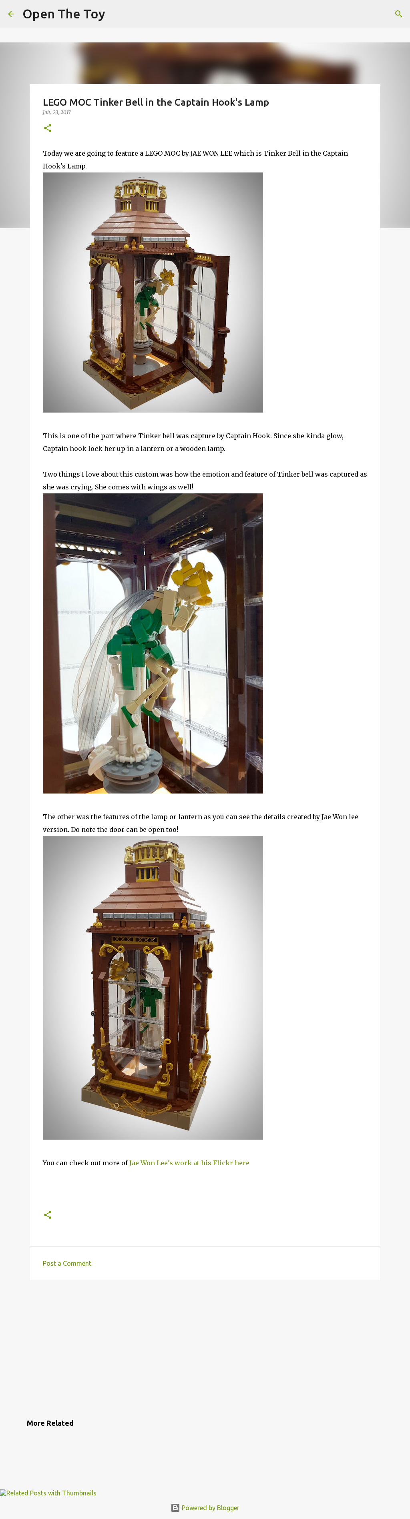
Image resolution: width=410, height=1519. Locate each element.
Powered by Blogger (209, 1507)
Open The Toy (63, 13)
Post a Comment (67, 1263)
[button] (47, 128)
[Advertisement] (205, 1348)
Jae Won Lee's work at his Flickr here (189, 1163)
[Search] (399, 14)
